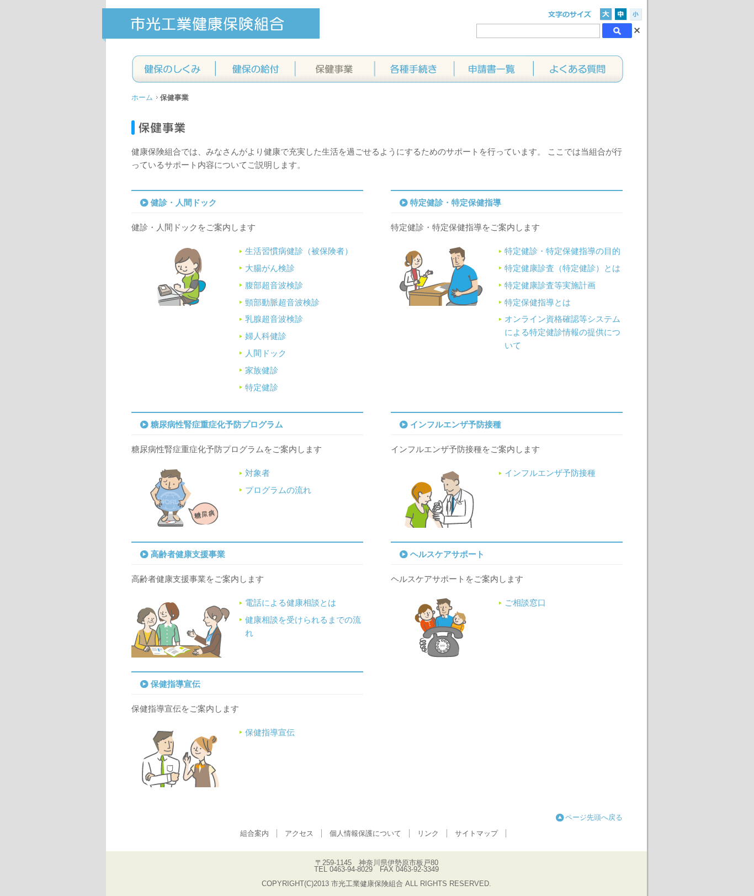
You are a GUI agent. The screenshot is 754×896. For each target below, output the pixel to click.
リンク (428, 833)
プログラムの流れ (278, 490)
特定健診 (261, 387)
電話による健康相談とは (290, 602)
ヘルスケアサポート (447, 554)
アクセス (299, 833)
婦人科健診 (265, 336)
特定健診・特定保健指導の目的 (562, 251)
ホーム (142, 97)
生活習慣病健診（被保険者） (299, 251)
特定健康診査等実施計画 (550, 285)
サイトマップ (476, 833)
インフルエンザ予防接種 (455, 424)
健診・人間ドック (184, 202)
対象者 (257, 473)
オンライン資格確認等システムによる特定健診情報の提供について (562, 332)
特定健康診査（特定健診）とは (562, 268)
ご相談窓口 (525, 602)
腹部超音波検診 (274, 285)
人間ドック (265, 353)
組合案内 (254, 833)
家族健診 (261, 370)
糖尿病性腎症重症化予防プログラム (217, 424)
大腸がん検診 (270, 268)
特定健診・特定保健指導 (455, 202)
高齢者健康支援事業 (188, 554)
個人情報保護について (365, 833)
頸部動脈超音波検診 (282, 302)
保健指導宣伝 (175, 684)
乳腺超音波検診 (274, 319)
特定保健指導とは (538, 302)
